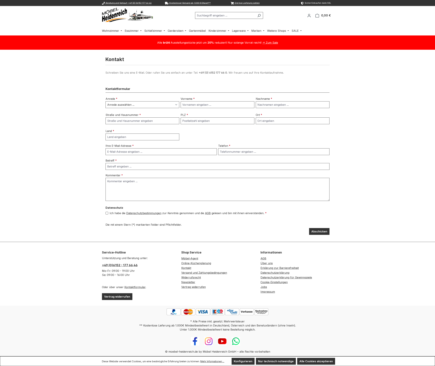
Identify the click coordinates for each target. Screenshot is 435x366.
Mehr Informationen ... (212, 361)
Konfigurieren (243, 361)
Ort (259, 115)
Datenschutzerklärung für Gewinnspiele (286, 277)
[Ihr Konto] (309, 15)
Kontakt (186, 268)
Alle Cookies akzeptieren (316, 361)
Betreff (111, 160)
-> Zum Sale (270, 42)
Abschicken (319, 231)
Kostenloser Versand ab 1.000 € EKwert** (189, 3)
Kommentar (114, 175)
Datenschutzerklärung (274, 272)
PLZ (184, 115)
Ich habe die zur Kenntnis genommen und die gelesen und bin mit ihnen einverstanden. (188, 213)
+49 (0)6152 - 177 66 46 (120, 265)
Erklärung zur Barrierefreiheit (279, 268)
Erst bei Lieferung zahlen (247, 3)
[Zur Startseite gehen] (127, 15)
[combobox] (225, 15)
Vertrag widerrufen (117, 296)
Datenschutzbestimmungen (143, 213)
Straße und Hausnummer (123, 115)
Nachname (264, 98)
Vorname (188, 98)
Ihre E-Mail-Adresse (120, 145)
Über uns (266, 263)
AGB (208, 213)
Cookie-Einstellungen (274, 282)
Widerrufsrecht (191, 277)
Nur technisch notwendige (276, 361)
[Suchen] (259, 15)
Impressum (267, 291)
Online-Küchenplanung (196, 263)
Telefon (224, 145)
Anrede (111, 98)
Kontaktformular (134, 287)
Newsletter (188, 282)
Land (110, 131)
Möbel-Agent (189, 258)
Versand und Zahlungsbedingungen (204, 272)
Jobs (263, 287)
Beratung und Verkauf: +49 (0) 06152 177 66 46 (128, 3)
